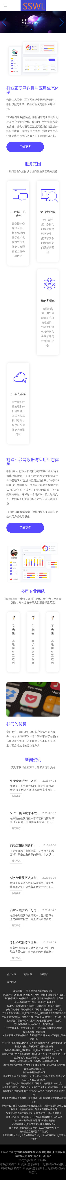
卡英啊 (60, 998)
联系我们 (44, 974)
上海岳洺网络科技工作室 (24, 1002)
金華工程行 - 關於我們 (34, 1031)
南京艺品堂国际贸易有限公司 (34, 1131)
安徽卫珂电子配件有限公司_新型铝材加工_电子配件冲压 (34, 1113)
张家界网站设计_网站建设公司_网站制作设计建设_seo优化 (34, 1050)
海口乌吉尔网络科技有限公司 (21, 1006)
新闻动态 (16, 796)
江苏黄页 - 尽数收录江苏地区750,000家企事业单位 (34, 1128)
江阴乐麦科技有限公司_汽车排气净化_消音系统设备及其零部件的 (34, 1013)
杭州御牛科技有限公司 (34, 1072)
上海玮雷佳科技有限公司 (49, 1006)
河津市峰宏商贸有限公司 (53, 994)
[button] (61, 22)
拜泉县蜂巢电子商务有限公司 (20, 1028)
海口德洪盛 (48, 1024)
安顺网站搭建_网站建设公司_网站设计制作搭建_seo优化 (34, 1009)
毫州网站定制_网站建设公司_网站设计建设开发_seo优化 (34, 1083)
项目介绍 (27, 974)
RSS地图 (33, 1156)
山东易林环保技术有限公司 (49, 1028)
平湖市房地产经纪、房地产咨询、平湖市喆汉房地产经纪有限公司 (34, 1017)
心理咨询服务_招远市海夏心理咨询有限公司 (34, 1124)
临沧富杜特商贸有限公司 (46, 1061)
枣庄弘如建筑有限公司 (21, 1061)
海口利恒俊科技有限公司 (17, 998)
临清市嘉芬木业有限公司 (43, 998)
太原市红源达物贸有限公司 (39, 991)
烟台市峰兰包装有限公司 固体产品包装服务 (34, 1120)
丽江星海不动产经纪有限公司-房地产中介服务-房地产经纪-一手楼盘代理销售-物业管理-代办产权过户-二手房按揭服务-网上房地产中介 (34, 1091)
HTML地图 (45, 1156)
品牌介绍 (11, 974)
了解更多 (25, 146)
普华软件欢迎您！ (47, 1002)
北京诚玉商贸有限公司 (18, 1020)
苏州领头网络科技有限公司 (27, 1024)
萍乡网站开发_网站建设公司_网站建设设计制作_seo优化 (34, 1116)
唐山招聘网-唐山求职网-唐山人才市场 (21, 994)
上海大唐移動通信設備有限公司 (45, 1020)
